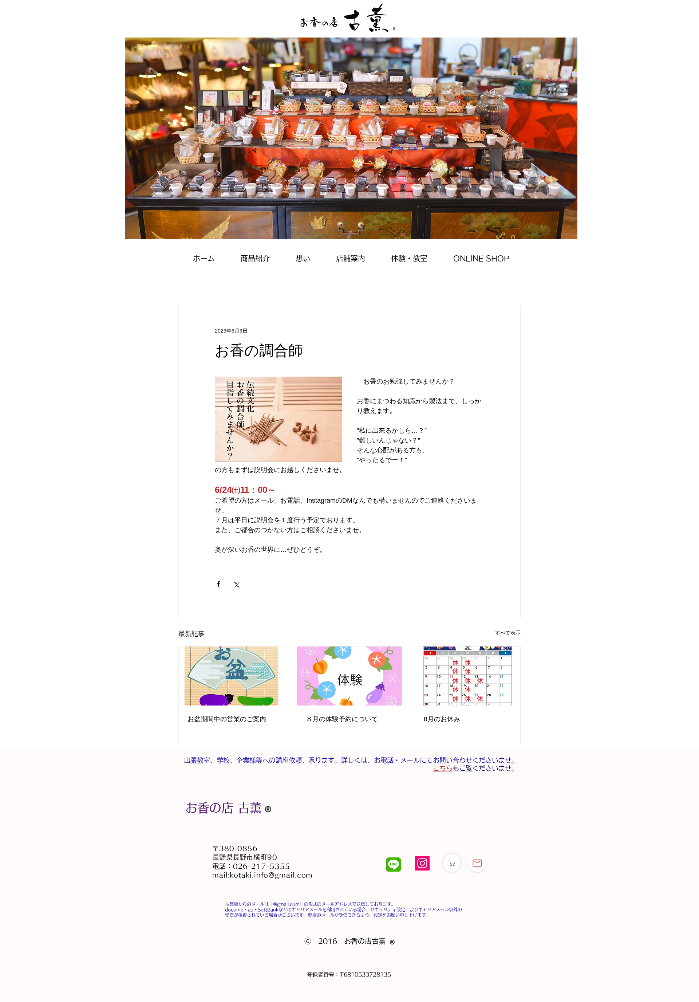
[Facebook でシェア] (218, 584)
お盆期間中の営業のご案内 (226, 719)
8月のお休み (442, 719)
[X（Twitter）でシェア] (236, 584)
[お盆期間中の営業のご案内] (231, 676)
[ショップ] (451, 863)
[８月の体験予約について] (349, 676)
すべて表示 (508, 633)
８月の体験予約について (342, 719)
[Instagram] (422, 863)
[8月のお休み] (467, 676)
